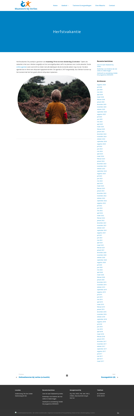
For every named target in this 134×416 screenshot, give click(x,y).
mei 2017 (100, 356)
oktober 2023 (101, 168)
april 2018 (100, 331)
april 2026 (100, 94)
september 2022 (102, 201)
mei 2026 (100, 92)
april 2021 (100, 243)
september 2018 (102, 319)
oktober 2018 (101, 317)
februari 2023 (101, 188)
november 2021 (101, 225)
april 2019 (100, 302)
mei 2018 (100, 329)
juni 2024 (99, 149)
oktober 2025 (101, 109)
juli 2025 (99, 117)
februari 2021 (101, 247)
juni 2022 (99, 208)
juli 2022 (99, 205)
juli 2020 (99, 265)
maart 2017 (100, 361)
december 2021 (101, 223)
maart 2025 (100, 126)
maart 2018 (100, 334)
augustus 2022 (101, 203)
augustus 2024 (101, 144)
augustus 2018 (101, 322)
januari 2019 (100, 309)
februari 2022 (101, 218)
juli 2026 (99, 87)
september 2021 (102, 230)
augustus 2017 (101, 351)
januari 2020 (100, 280)
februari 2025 (101, 129)
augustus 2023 (101, 173)
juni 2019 (99, 297)
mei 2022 (100, 210)
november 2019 (101, 285)
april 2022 (100, 213)
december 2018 (101, 312)
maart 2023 (100, 186)
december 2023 (101, 164)
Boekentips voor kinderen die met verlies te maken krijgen (107, 70)
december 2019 (101, 282)
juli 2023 (99, 176)
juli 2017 (99, 354)
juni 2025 (99, 119)
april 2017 (100, 359)
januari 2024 (100, 161)
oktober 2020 (101, 257)
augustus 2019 (101, 292)
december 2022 (101, 193)
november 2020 (101, 255)
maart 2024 (100, 156)
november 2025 (101, 107)
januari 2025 (100, 131)
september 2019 (102, 289)
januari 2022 (100, 220)
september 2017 (102, 349)
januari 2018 (100, 339)
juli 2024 (99, 146)
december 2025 (101, 104)
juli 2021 (99, 235)
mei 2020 (100, 270)
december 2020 (101, 252)
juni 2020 (99, 267)
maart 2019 (100, 304)
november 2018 (101, 314)
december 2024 (101, 134)
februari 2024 (101, 159)
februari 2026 (101, 99)
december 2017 (101, 341)
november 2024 (101, 136)
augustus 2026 (101, 85)
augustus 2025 (101, 114)
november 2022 (101, 196)
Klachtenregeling (85, 413)
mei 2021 (100, 240)
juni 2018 (99, 326)
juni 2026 (99, 89)
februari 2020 (101, 277)
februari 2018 (101, 336)
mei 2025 (100, 122)
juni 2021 (99, 238)
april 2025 (100, 124)
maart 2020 (100, 275)
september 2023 (102, 171)
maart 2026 (100, 97)
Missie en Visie (76, 413)
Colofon (93, 413)
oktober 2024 (101, 139)
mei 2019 (100, 299)
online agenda (21, 67)
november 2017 (101, 344)
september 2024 (102, 141)
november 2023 (101, 166)
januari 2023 (100, 191)
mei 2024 (100, 151)
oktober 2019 (101, 287)
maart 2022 (100, 215)
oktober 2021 (101, 228)
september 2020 (102, 260)
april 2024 (100, 154)
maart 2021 (100, 245)
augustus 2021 (101, 233)
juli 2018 (99, 324)
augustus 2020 (101, 262)
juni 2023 (99, 178)
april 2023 (100, 183)
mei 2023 (100, 181)
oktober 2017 (101, 346)
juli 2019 (99, 294)
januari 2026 (100, 102)
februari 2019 (101, 307)
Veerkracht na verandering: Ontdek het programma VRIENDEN (107, 74)
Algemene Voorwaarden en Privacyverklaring (59, 413)
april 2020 (100, 272)
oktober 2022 (101, 198)
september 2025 (102, 112)
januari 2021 (100, 250)
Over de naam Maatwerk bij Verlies (52, 394)
